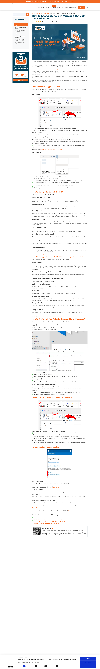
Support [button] (70, 3)
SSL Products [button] (39, 7)
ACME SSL (54, 7)
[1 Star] (33, 21)
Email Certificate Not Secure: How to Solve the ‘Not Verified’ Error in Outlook (58, 83)
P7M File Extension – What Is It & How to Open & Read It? (48, 519)
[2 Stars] (35, 21)
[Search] (27, 14)
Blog (75, 3)
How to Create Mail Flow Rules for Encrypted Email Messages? (20, 36)
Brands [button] (47, 7)
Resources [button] (80, 3)
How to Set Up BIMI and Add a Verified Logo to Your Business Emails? (53, 254)
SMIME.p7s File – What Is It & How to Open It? (45, 518)
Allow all (88, 658)
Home (33, 13)
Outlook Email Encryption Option (20, 25)
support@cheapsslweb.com (20, 3)
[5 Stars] (40, 21)
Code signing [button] (72, 7)
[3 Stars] (36, 21)
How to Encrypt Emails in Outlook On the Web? (20, 40)
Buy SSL (82, 7)
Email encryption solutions (74, 510)
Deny (88, 665)
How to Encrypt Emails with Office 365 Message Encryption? (20, 31)
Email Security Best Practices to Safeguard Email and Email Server (55, 69)
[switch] (35, 666)
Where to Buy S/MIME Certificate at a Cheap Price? (46, 523)
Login (85, 3)
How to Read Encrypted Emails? (20, 43)
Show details (62, 666)
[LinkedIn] (52, 528)
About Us (59, 3)
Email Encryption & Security (42, 13)
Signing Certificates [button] (62, 7)
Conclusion (17, 45)
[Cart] (87, 7)
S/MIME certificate (56, 200)
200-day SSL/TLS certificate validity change (37, 1)
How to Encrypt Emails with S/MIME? (20, 28)
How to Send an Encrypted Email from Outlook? (51, 149)
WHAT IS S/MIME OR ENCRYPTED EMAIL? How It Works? (50, 316)
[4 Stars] (38, 21)
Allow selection (88, 662)
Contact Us (64, 3)
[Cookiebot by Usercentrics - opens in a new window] (10, 667)
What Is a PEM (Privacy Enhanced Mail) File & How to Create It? (49, 521)
